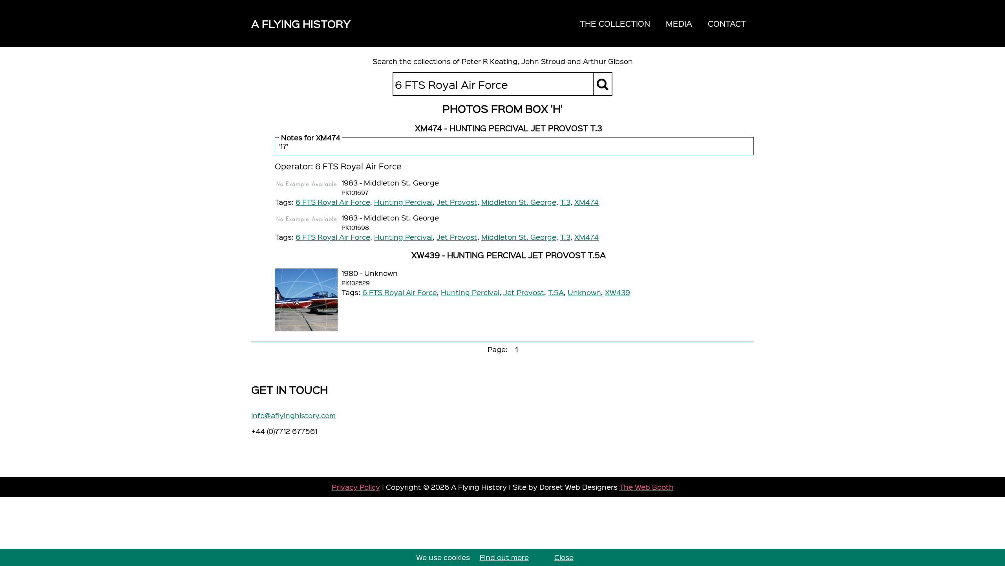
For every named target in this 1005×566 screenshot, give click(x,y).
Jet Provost (457, 202)
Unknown (584, 292)
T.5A (556, 292)
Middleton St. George (518, 202)
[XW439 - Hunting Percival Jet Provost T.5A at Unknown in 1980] (306, 299)
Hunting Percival (403, 202)
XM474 (586, 202)
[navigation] (663, 23)
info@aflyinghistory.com (293, 415)
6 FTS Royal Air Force (333, 202)
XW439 (617, 292)
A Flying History (301, 23)
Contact (727, 23)
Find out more (504, 557)
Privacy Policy (356, 487)
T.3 (565, 202)
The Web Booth (646, 487)
